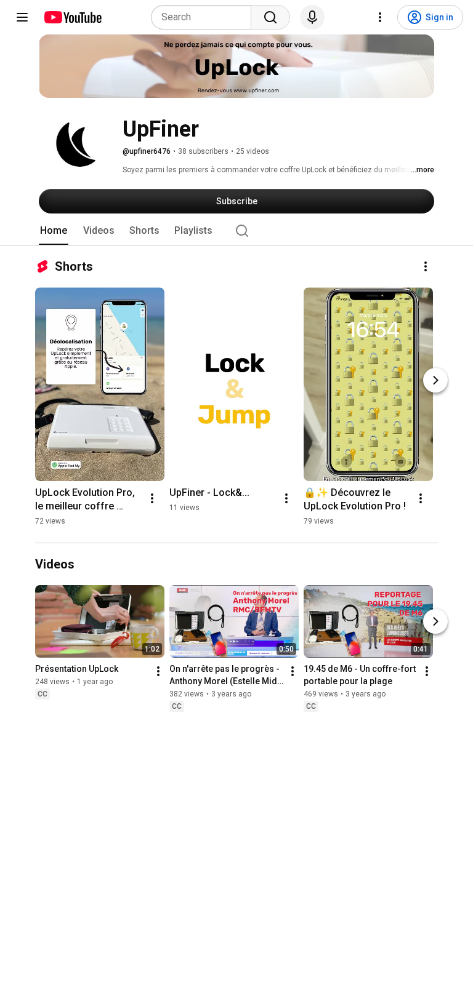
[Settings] (380, 17)
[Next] (435, 380)
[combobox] (204, 17)
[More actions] (425, 266)
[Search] (270, 17)
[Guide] (22, 17)
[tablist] (236, 230)
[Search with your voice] (312, 17)
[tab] (53, 230)
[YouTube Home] (72, 17)
